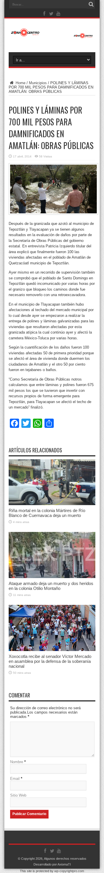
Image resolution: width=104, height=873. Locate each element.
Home (19, 83)
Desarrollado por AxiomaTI (52, 864)
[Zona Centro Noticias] (52, 35)
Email (15, 778)
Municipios (38, 83)
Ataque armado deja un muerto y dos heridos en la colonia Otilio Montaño (51, 586)
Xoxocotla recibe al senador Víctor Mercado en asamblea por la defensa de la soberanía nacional (50, 661)
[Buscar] (91, 4)
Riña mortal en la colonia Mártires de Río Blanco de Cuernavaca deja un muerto (47, 513)
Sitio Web (18, 795)
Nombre (16, 762)
